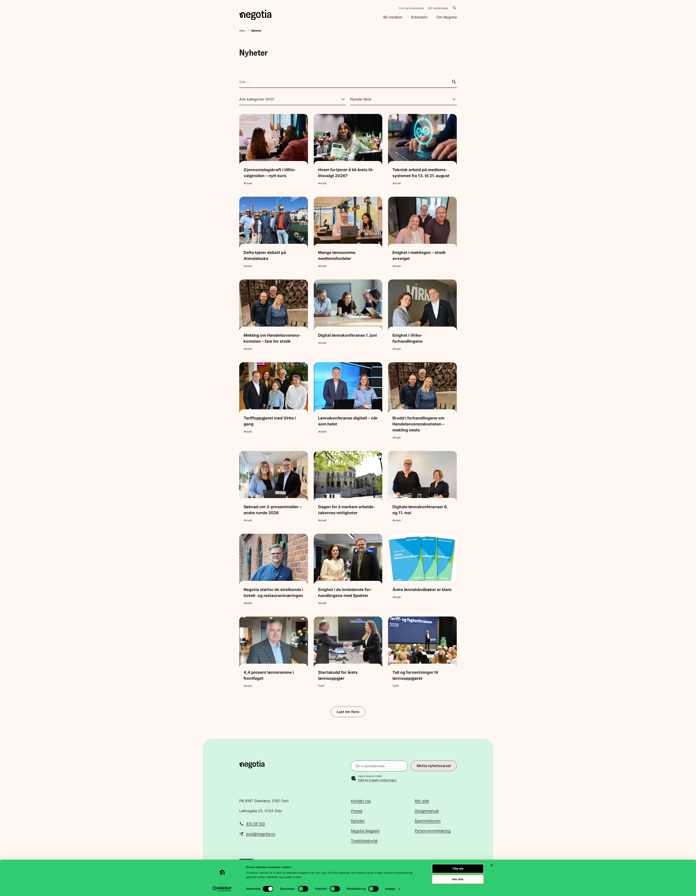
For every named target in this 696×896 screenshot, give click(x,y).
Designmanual (427, 811)
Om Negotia (446, 17)
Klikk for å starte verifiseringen (377, 780)
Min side (422, 801)
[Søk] (454, 82)
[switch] (303, 889)
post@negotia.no (260, 834)
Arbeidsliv (419, 17)
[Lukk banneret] (491, 865)
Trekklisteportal (364, 841)
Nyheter (358, 821)
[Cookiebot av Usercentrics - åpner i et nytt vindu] (222, 889)
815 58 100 (255, 824)
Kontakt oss (361, 801)
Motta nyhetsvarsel (434, 766)
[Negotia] (255, 15)
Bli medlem (392, 17)
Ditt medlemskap (438, 8)
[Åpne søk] (454, 8)
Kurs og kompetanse (411, 8)
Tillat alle (457, 868)
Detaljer (390, 888)
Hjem (242, 30)
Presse (356, 811)
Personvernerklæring (433, 831)
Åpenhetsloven (428, 821)
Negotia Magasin (365, 831)
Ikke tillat (457, 879)
